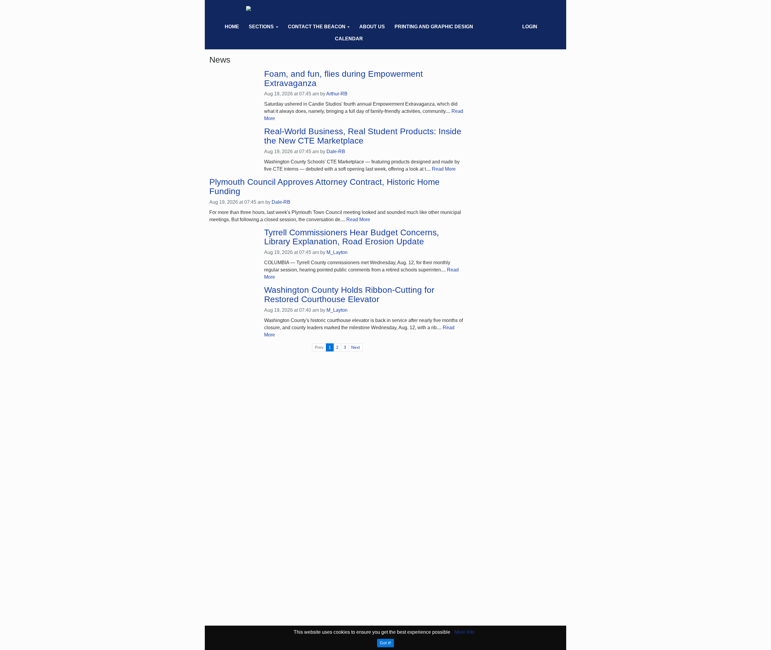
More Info (464, 632)
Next (355, 347)
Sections (261, 26)
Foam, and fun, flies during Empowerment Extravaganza (343, 79)
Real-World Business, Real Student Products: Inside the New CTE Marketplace (362, 136)
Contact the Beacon (316, 26)
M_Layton (337, 252)
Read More (444, 169)
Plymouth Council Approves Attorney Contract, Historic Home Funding (324, 187)
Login (529, 26)
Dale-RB (335, 151)
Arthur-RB (337, 93)
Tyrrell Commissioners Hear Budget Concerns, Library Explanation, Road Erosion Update (351, 237)
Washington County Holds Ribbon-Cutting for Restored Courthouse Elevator (349, 295)
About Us (372, 26)
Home (232, 26)
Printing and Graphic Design (434, 26)
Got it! (385, 642)
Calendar (349, 38)
